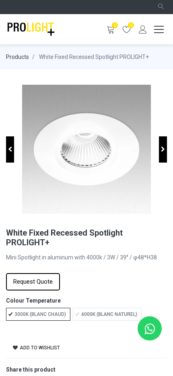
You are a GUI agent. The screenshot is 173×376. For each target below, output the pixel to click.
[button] (161, 7)
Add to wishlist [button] (39, 348)
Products (17, 57)
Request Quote (33, 281)
